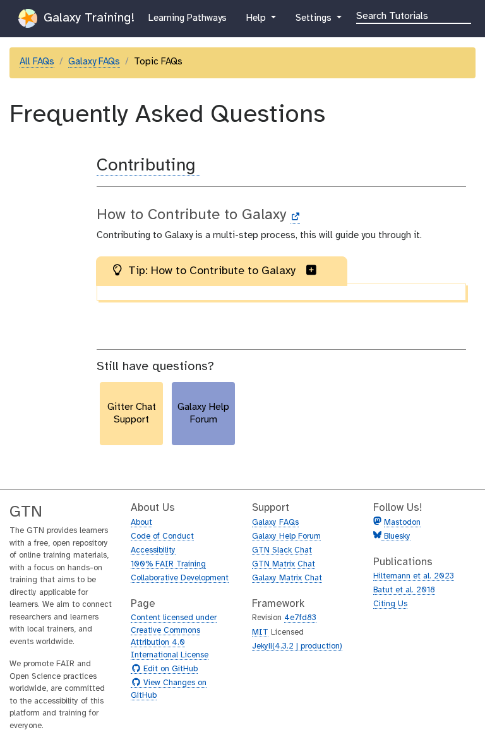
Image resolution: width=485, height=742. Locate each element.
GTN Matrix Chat (283, 564)
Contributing (148, 166)
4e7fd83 (300, 618)
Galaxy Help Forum (286, 536)
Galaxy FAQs (94, 62)
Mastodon (402, 522)
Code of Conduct (162, 536)
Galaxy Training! (87, 18)
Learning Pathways (187, 18)
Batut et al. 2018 (404, 590)
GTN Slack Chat (282, 550)
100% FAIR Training (168, 564)
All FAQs (37, 62)
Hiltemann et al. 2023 (413, 576)
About (141, 522)
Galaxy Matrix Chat (287, 578)
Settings (319, 18)
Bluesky (395, 536)
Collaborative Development (180, 578)
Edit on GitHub (169, 669)
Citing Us (390, 604)
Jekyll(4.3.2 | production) (297, 646)
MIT (260, 632)
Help (257, 18)
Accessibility (153, 550)
